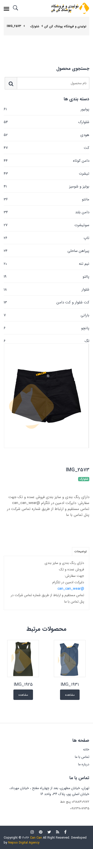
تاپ (46, 238)
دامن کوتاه (46, 161)
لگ (46, 340)
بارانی (46, 315)
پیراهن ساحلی (46, 251)
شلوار (46, 289)
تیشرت (46, 174)
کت (46, 148)
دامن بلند (46, 212)
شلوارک (46, 122)
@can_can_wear (71, 588)
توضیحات (80, 551)
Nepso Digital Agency (23, 842)
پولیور (46, 109)
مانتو (46, 199)
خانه (86, 749)
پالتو (46, 277)
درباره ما (83, 764)
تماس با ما (82, 757)
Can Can (36, 837)
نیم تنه (46, 264)
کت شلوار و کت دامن (46, 302)
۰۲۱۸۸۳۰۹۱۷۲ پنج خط (74, 801)
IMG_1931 (70, 684)
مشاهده (70, 694)
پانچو (46, 328)
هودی (46, 135)
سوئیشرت (46, 225)
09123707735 (79, 808)
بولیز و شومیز (46, 186)
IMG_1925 (23, 684)
